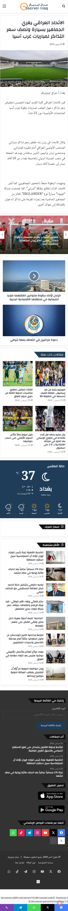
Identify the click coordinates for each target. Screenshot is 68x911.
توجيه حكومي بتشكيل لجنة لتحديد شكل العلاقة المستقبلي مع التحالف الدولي (24, 588)
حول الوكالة (31, 863)
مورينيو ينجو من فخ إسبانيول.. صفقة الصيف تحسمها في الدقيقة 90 (52, 393)
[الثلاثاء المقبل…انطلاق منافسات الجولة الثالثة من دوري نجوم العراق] (18, 373)
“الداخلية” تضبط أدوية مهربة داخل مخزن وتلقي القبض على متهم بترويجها (26, 622)
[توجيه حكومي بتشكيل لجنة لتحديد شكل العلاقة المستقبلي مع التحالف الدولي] (55, 589)
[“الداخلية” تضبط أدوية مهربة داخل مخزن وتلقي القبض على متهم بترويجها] (55, 623)
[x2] (61, 840)
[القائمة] (4, 8)
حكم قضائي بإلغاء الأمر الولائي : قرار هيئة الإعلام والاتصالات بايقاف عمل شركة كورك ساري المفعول (24, 605)
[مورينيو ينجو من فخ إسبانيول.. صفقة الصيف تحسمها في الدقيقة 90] (50, 373)
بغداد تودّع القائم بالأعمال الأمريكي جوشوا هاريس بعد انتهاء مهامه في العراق (24, 656)
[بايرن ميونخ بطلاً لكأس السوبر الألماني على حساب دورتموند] (18, 418)
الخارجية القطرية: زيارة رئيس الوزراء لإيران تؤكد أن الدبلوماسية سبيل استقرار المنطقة (25, 556)
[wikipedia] (53, 840)
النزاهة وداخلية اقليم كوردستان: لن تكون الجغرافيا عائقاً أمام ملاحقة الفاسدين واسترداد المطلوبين (25, 639)
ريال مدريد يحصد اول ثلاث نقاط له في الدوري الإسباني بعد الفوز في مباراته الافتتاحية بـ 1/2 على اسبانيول (50, 441)
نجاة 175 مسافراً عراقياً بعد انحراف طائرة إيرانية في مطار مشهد (25, 571)
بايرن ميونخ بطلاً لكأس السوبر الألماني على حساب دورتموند (19, 438)
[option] (34, 235)
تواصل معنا (19, 863)
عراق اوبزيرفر (13, 857)
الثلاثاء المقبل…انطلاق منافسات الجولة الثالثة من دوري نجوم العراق (19, 393)
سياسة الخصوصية (45, 863)
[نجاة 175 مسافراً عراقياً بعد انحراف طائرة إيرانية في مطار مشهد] (55, 574)
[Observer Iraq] (34, 6)
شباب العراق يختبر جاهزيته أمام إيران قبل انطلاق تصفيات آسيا (34, 240)
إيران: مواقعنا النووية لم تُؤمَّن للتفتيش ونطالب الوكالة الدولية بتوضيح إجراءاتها (27, 672)
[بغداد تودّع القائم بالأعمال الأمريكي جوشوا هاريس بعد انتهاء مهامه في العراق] (55, 656)
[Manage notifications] (60, 903)
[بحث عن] (63, 8)
